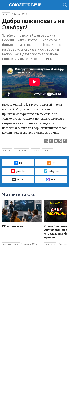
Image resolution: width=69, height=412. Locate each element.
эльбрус (7, 150)
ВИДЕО (6, 14)
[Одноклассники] (51, 141)
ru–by (20, 179)
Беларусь (47, 150)
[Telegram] (56, 141)
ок (53, 162)
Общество (50, 244)
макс (54, 179)
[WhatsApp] (65, 141)
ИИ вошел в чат (13, 226)
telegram (54, 171)
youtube (20, 171)
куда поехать (21, 150)
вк (20, 162)
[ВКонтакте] (46, 141)
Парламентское (11, 244)
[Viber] (60, 141)
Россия (35, 150)
